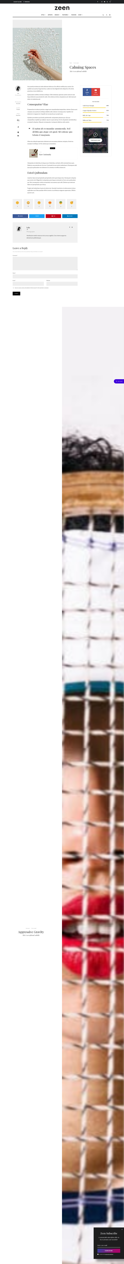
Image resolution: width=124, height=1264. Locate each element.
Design (57, 14)
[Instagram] (102, 1)
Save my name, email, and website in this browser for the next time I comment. (32, 287)
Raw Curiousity (45, 154)
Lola (18, 93)
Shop (79, 14)
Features (65, 14)
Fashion (73, 14)
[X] (100, 1)
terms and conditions (109, 1254)
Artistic (50, 14)
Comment (15, 255)
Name (14, 273)
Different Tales (87, 120)
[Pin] (18, 132)
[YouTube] (104, 1)
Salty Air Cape (87, 115)
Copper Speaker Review (90, 110)
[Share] (18, 127)
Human (28, 928)
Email (14, 280)
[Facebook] (98, 1)
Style (42, 14)
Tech (71, 63)
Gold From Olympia (88, 105)
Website (48, 280)
